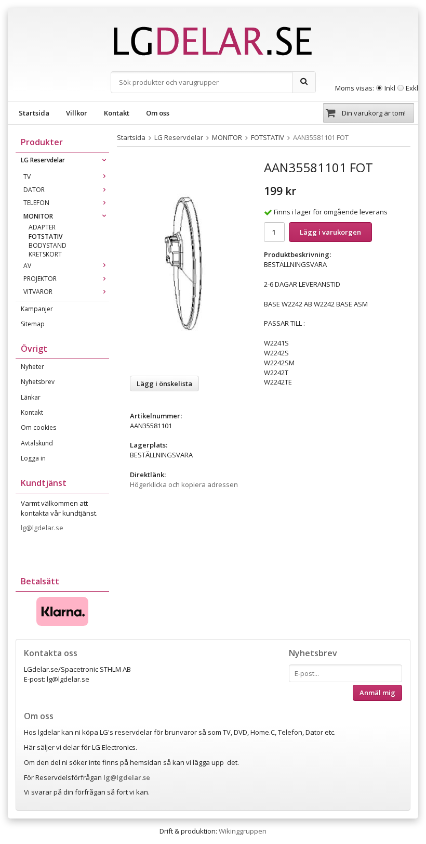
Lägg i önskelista (164, 383)
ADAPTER (42, 227)
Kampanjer (37, 308)
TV (27, 176)
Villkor (76, 113)
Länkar (31, 397)
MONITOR (38, 216)
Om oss (157, 113)
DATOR (34, 189)
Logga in (33, 458)
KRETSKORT (45, 254)
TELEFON (36, 202)
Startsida (34, 113)
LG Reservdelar (43, 160)
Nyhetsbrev (38, 381)
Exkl (412, 88)
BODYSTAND (47, 245)
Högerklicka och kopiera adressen (184, 484)
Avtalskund (37, 443)
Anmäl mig (377, 692)
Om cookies (38, 427)
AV (27, 265)
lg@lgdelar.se (43, 527)
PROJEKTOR (40, 278)
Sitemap (33, 323)
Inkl (389, 88)
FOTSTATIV (45, 236)
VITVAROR (37, 291)
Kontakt (116, 113)
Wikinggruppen (243, 831)
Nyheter (32, 366)
